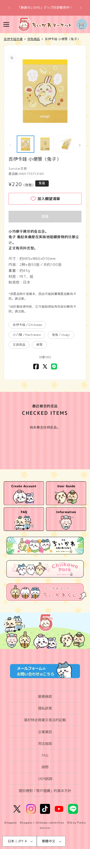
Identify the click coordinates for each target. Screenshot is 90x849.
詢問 (45, 767)
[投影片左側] (10, 145)
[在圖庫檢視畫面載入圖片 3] (64, 144)
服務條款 (45, 696)
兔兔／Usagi (61, 335)
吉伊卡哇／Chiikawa (27, 325)
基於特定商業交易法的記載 (45, 719)
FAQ (45, 755)
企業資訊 (45, 731)
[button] (6, 24)
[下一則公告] (80, 7)
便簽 (39, 345)
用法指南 (45, 743)
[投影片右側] (79, 145)
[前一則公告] (9, 7)
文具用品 (19, 345)
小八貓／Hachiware (27, 335)
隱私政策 (45, 708)
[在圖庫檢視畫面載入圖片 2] (45, 144)
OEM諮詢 (45, 778)
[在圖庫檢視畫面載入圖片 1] (25, 144)
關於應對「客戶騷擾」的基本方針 (45, 790)
